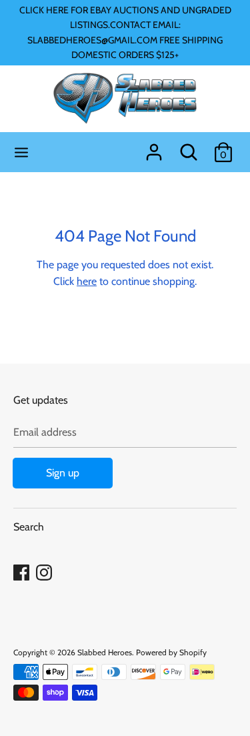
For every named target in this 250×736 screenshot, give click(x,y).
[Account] (154, 147)
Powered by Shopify (171, 652)
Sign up (62, 472)
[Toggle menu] (21, 151)
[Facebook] (22, 573)
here (87, 281)
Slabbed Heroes (104, 652)
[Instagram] (45, 573)
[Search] (188, 147)
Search (28, 526)
